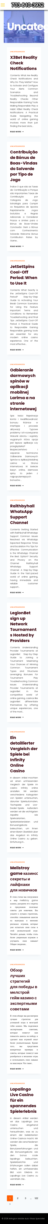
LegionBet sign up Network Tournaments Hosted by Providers (23, 626)
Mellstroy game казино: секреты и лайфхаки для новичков (24, 879)
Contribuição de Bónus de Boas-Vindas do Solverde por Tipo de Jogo (24, 166)
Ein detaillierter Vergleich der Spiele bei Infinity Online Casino (24, 754)
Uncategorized (17, 52)
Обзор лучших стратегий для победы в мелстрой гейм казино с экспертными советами (23, 989)
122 (36, 1198)
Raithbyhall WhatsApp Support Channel (22, 514)
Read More (17, 132)
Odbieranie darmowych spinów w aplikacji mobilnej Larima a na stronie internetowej (23, 389)
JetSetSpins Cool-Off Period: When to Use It (23, 275)
